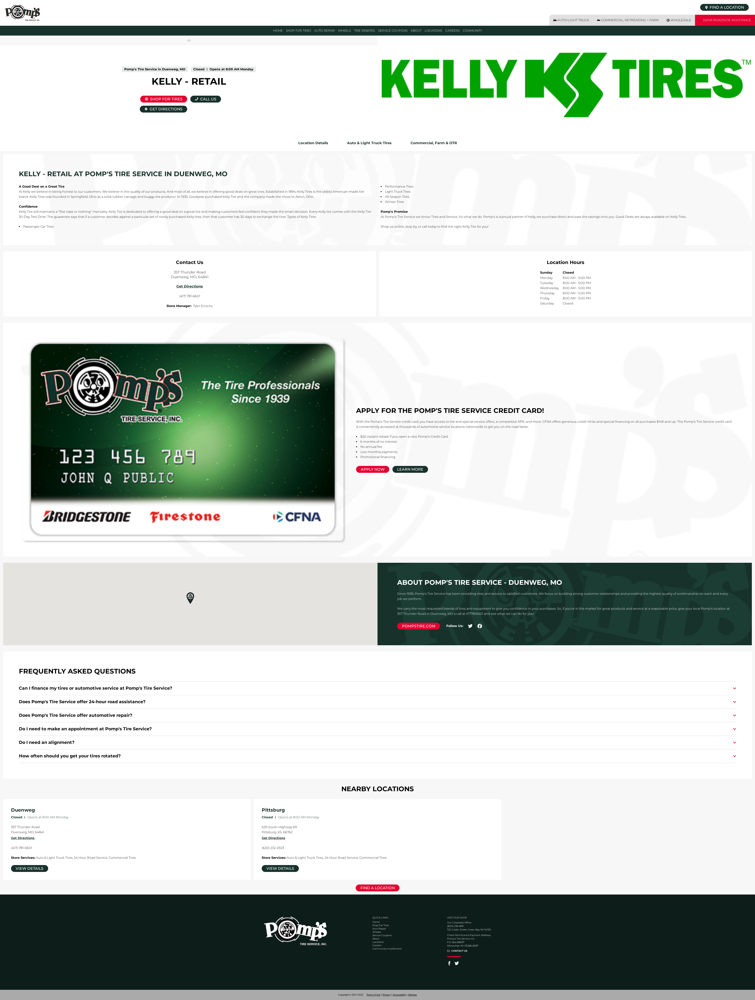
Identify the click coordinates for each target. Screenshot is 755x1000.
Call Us (208, 99)
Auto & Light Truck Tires (369, 143)
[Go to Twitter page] (457, 964)
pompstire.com (418, 626)
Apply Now (373, 469)
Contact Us (459, 951)
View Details (29, 868)
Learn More (410, 469)
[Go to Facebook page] (449, 964)
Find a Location (377, 888)
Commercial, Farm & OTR (434, 143)
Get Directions (161, 108)
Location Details (313, 143)
